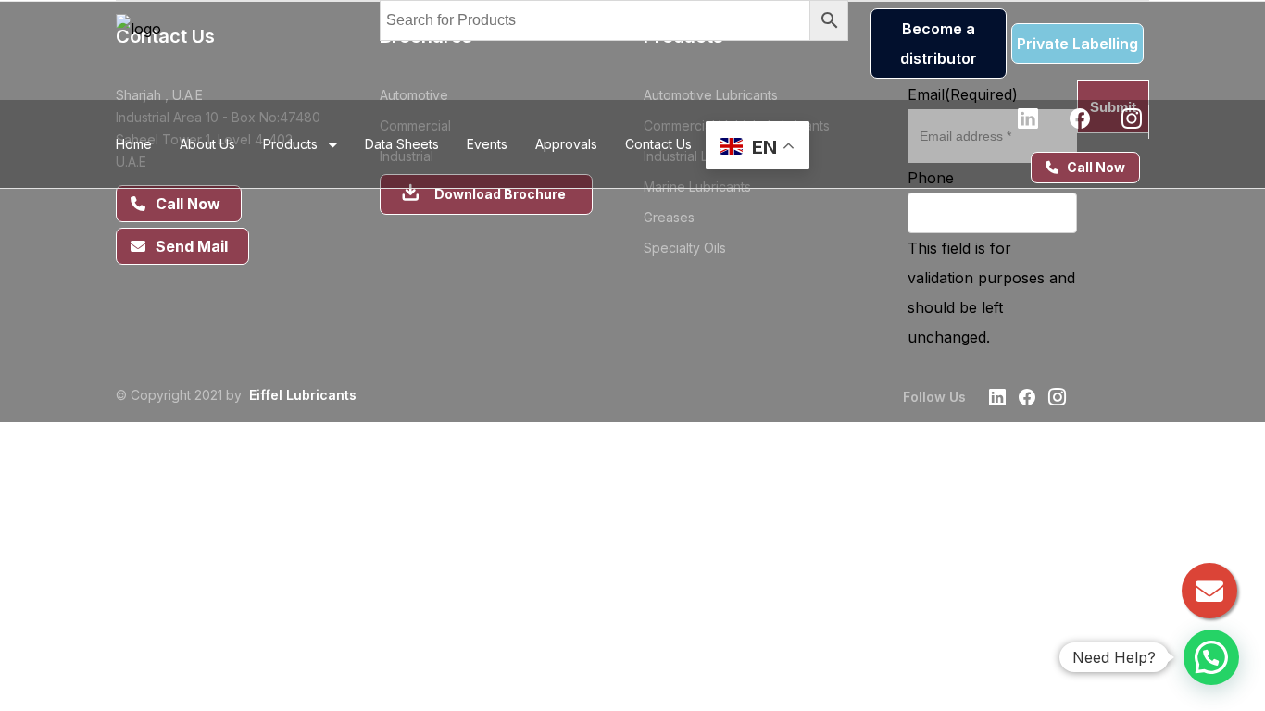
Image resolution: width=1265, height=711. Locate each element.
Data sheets (402, 144)
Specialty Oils (685, 248)
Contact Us (658, 144)
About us (207, 144)
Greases (669, 217)
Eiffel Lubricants (303, 395)
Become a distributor (938, 43)
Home (134, 144)
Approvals (566, 144)
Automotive (414, 95)
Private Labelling (1077, 43)
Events (487, 144)
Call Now (1091, 167)
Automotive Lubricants (711, 95)
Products (296, 144)
